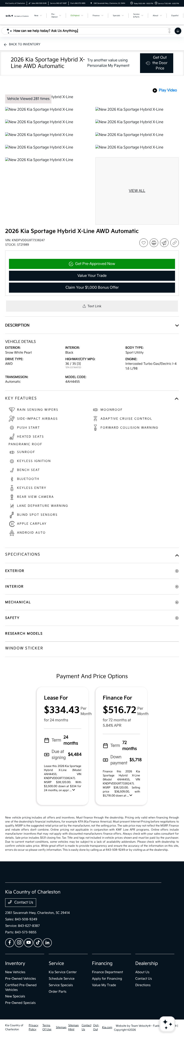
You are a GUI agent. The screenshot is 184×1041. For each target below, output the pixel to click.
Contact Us (23, 902)
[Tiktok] (37, 942)
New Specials (15, 996)
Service (56, 963)
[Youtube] (28, 942)
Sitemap (61, 1027)
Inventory (15, 963)
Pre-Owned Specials (20, 1003)
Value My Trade (104, 985)
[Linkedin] (47, 942)
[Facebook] (9, 942)
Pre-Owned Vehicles (20, 979)
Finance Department (107, 972)
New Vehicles (15, 972)
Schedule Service (61, 979)
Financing (102, 963)
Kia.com (107, 1027)
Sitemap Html (73, 1027)
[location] (91, 3)
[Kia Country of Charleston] (17, 15)
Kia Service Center (63, 972)
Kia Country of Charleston (14, 1027)
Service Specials (61, 985)
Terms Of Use (46, 1027)
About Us (142, 972)
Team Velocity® (141, 1026)
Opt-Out (96, 1027)
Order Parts (57, 992)
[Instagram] (19, 942)
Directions (143, 985)
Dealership (146, 963)
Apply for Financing (107, 979)
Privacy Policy (33, 1027)
